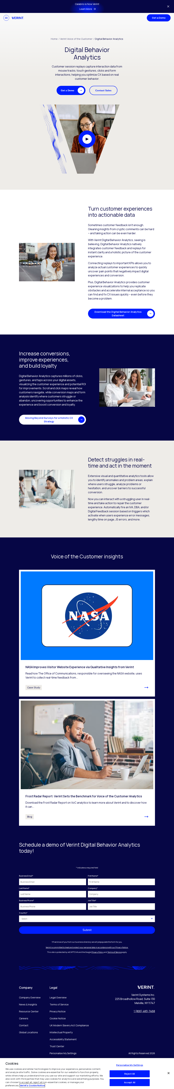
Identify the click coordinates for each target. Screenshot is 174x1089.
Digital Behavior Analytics (109, 38)
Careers (23, 1018)
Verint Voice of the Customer (77, 38)
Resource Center (29, 1011)
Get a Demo (159, 17)
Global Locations (28, 1032)
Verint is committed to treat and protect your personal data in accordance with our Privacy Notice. (87, 947)
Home (55, 38)
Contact (23, 1025)
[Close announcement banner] (168, 6)
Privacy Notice (58, 1011)
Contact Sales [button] (103, 90)
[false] (168, 1073)
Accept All (129, 1082)
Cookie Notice (58, 1018)
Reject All (129, 1073)
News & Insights (28, 1004)
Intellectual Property (61, 1032)
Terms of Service (114, 952)
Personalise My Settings (63, 1053)
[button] (71, 90)
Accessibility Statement (63, 1039)
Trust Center (57, 1046)
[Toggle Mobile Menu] (6, 18)
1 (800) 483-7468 (144, 1011)
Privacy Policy (97, 952)
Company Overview (30, 997)
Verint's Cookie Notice (32, 1085)
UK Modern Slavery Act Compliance (69, 1025)
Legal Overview (58, 997)
